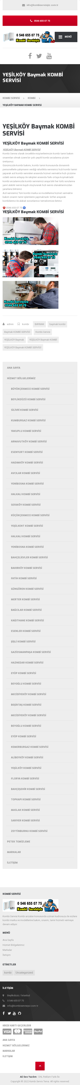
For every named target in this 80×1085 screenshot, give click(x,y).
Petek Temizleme (18, 841)
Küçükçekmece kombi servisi (30, 515)
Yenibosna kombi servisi (27, 483)
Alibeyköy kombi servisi (27, 757)
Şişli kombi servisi (23, 641)
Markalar (14, 852)
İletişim (12, 862)
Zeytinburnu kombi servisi (29, 831)
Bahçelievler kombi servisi (29, 557)
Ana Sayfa (13, 367)
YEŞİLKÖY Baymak (14, 339)
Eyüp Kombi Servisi (23, 673)
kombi (25, 324)
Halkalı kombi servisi (25, 494)
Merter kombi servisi (25, 599)
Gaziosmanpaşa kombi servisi (31, 652)
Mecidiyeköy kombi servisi (28, 694)
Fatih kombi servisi (24, 578)
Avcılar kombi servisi (25, 473)
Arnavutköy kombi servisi (29, 441)
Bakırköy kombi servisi (26, 568)
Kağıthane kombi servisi (27, 620)
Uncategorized (24, 972)
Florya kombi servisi (25, 778)
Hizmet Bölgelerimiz (21, 378)
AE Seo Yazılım (28, 1077)
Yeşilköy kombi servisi (26, 768)
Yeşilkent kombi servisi (27, 525)
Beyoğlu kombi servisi (26, 683)
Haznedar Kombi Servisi (27, 662)
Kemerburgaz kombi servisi (29, 747)
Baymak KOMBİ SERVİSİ (17, 332)
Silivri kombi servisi (24, 410)
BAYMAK (39, 324)
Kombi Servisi (43, 332)
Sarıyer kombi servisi (25, 820)
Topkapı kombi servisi (26, 799)
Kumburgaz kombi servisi (28, 420)
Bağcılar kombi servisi (26, 610)
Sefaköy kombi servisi (26, 504)
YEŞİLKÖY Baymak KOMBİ (43, 339)
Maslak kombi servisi (25, 810)
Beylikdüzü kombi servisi (28, 399)
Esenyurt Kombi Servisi (27, 452)
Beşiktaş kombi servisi (26, 704)
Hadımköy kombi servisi (27, 462)
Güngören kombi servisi (27, 588)
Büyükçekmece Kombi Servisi (30, 388)
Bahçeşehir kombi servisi (28, 789)
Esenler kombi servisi (26, 631)
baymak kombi (57, 324)
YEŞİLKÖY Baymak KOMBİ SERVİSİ (22, 347)
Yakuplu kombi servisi (26, 431)
